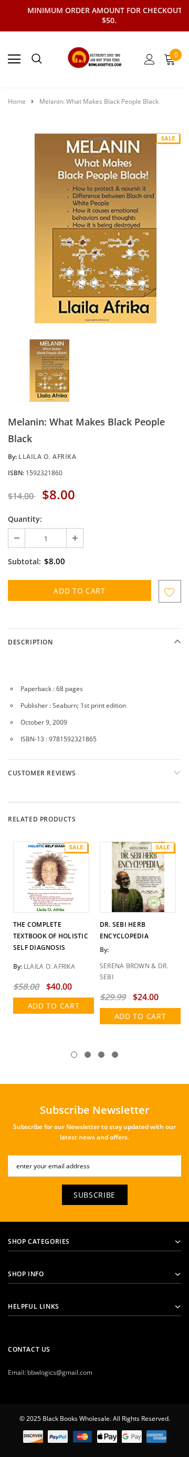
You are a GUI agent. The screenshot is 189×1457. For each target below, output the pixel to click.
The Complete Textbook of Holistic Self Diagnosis (50, 936)
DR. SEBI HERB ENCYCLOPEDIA (124, 930)
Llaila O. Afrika (47, 456)
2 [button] (88, 1054)
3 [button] (101, 1054)
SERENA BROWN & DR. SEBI (134, 971)
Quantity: (25, 519)
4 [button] (115, 1054)
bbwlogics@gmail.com (59, 1372)
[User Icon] (149, 59)
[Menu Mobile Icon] (14, 59)
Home (17, 101)
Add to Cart (54, 1006)
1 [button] (74, 1054)
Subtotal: (24, 561)
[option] (94, 228)
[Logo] (95, 56)
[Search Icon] (37, 59)
